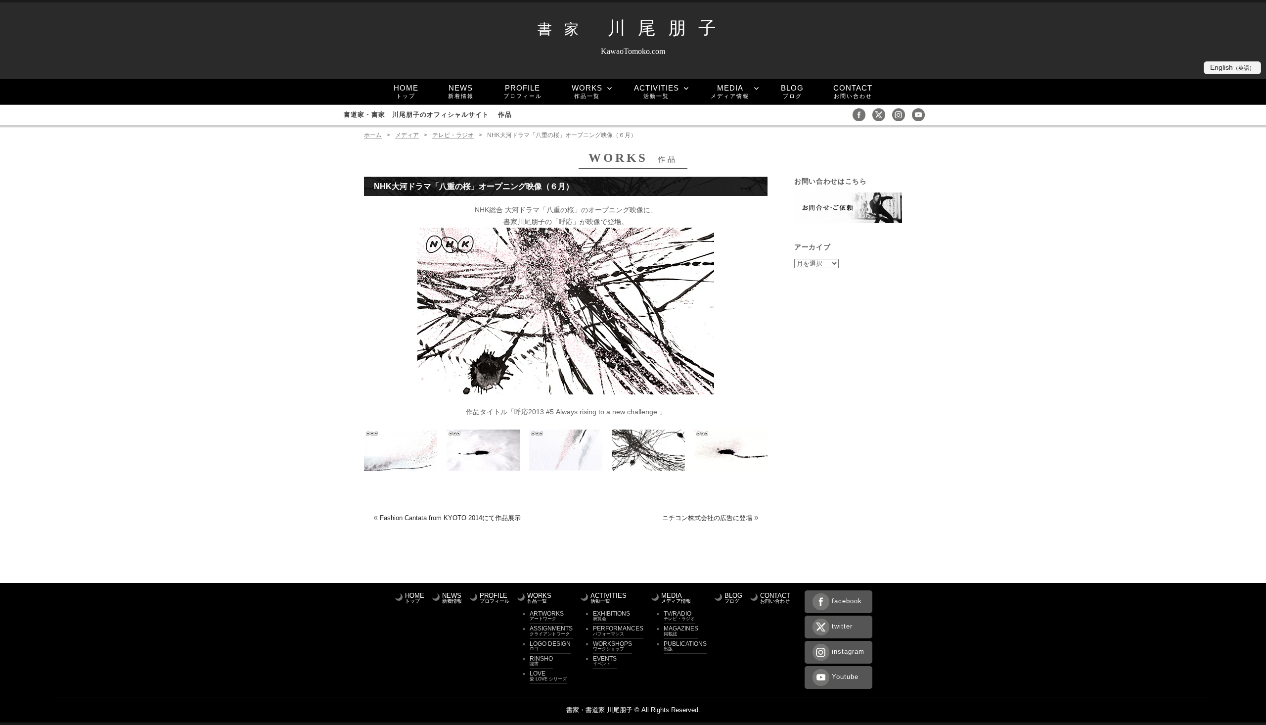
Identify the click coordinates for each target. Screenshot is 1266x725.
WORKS (587, 91)
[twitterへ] (881, 114)
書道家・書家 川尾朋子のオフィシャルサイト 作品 (428, 114)
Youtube (845, 676)
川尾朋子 (633, 28)
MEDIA (730, 91)
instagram (848, 651)
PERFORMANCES (618, 630)
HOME (406, 91)
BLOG (792, 91)
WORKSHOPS (612, 645)
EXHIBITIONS (611, 615)
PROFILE (522, 91)
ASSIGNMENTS (551, 630)
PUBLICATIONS (685, 645)
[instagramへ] (901, 114)
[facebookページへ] (861, 114)
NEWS (461, 91)
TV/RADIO (679, 615)
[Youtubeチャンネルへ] (921, 114)
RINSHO (541, 660)
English (1232, 67)
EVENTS (605, 660)
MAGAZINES (681, 630)
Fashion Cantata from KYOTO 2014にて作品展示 (450, 518)
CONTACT (852, 91)
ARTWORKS (547, 615)
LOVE (548, 675)
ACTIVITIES (656, 91)
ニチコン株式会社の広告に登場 (707, 518)
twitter (842, 626)
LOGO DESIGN (550, 645)
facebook (847, 601)
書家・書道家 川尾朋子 (599, 710)
